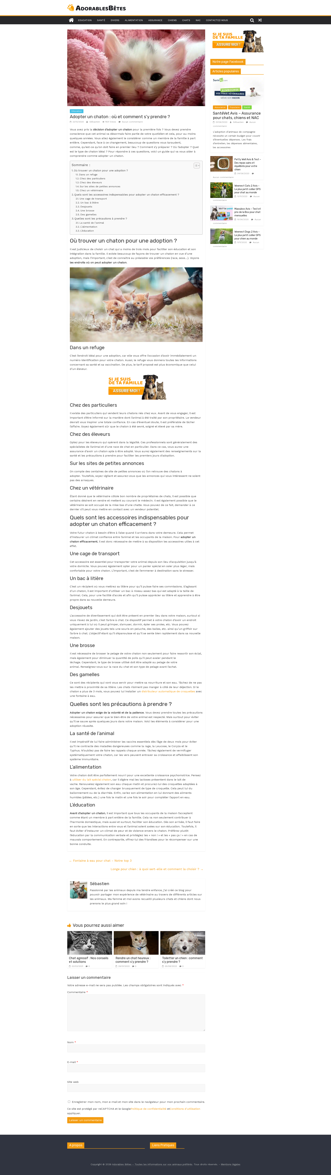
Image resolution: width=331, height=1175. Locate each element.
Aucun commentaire (132, 122)
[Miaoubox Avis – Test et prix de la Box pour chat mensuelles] (221, 207)
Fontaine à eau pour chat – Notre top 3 (100, 860)
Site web (73, 1082)
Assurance (155, 20)
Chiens (172, 20)
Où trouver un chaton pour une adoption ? (101, 170)
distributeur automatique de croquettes (168, 691)
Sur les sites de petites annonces (100, 186)
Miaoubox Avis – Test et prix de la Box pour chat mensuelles (247, 212)
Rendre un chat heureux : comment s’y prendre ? (133, 960)
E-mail (72, 1062)
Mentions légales (230, 1164)
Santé (101, 20)
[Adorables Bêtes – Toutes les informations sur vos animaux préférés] (71, 20)
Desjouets (86, 206)
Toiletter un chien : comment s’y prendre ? (182, 960)
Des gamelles (88, 214)
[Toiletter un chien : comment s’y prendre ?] (182, 933)
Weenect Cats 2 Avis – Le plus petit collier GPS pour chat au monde (247, 189)
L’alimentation (88, 226)
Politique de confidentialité (148, 1108)
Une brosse (87, 210)
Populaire (235, 107)
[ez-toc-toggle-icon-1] (195, 165)
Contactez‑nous (217, 20)
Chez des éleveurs (91, 182)
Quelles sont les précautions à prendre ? (100, 218)
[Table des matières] (197, 165)
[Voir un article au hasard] (260, 20)
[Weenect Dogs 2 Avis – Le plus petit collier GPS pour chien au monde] (221, 230)
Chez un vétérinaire (91, 190)
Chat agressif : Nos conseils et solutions (88, 960)
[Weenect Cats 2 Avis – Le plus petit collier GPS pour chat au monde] (221, 184)
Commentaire (77, 992)
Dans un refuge (88, 174)
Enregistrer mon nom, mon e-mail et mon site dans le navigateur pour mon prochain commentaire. (138, 1102)
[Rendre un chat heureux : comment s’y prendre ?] (136, 933)
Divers (115, 20)
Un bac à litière (89, 202)
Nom (71, 1042)
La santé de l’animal (91, 222)
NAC (198, 20)
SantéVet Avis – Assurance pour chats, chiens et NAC (237, 115)
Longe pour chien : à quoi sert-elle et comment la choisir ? (157, 869)
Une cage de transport (93, 198)
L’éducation (87, 230)
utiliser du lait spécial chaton (91, 779)
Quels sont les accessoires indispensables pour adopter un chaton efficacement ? (126, 194)
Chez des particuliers (92, 178)
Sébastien (95, 122)
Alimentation (134, 20)
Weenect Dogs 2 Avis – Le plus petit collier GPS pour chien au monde (247, 235)
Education (85, 20)
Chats (186, 20)
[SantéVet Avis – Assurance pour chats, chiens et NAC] (237, 79)
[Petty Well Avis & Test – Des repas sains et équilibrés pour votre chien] (221, 158)
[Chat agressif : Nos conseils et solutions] (89, 933)
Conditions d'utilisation (185, 1108)
